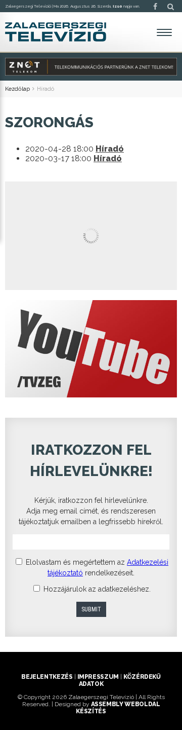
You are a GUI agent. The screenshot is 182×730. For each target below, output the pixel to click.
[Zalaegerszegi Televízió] (55, 32)
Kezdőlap (17, 89)
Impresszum (98, 676)
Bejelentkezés (46, 676)
